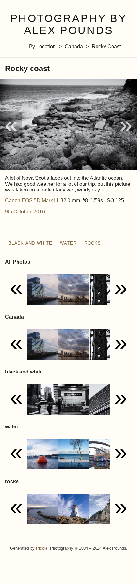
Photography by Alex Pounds (68, 24)
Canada (74, 46)
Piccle (41, 548)
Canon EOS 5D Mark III (31, 200)
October (22, 211)
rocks (92, 243)
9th (8, 211)
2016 (39, 211)
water (68, 243)
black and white (30, 243)
